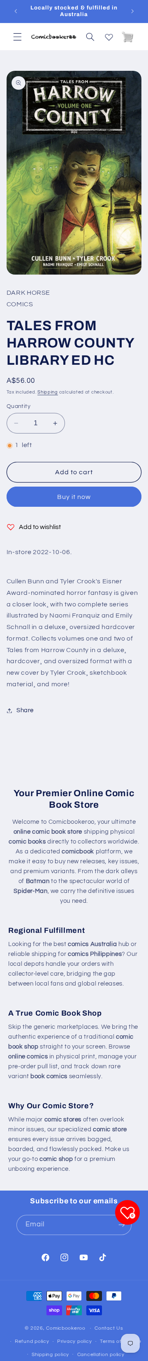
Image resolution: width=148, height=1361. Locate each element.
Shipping (47, 392)
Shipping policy (50, 1354)
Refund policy (32, 1341)
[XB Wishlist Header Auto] (109, 35)
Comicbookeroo (66, 1328)
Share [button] (25, 710)
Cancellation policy (101, 1354)
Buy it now (74, 497)
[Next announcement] (132, 11)
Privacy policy (74, 1341)
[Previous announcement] (16, 11)
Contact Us (109, 1328)
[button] (17, 36)
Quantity (18, 406)
